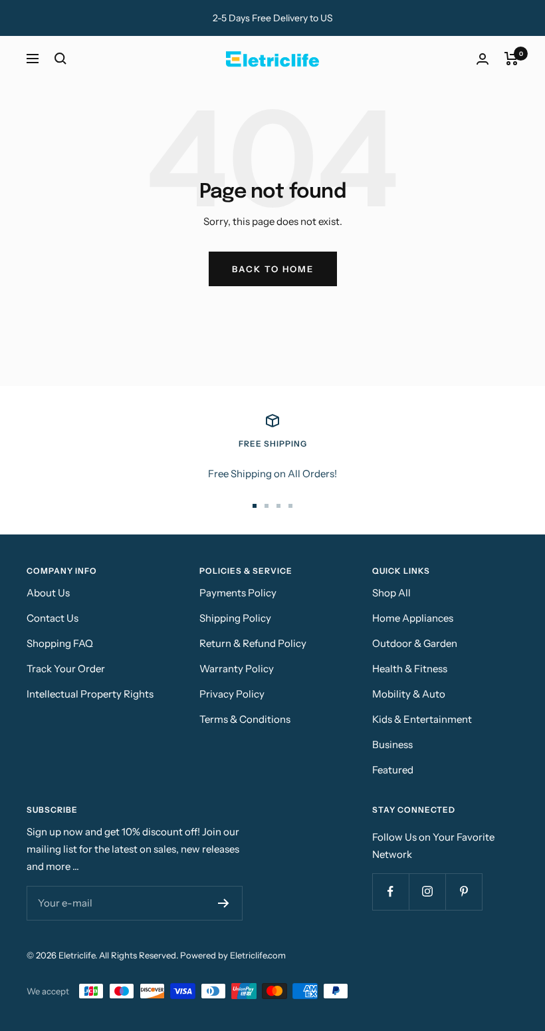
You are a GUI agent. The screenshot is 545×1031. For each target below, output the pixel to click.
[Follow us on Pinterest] (463, 891)
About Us (48, 592)
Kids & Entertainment (422, 719)
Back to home (273, 269)
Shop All (391, 592)
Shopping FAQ (60, 643)
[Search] (60, 59)
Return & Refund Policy (252, 643)
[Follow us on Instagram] (427, 891)
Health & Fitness (409, 668)
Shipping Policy (235, 618)
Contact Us (52, 618)
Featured (392, 769)
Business (392, 744)
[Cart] (511, 58)
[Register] (223, 903)
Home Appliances (412, 618)
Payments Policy (237, 592)
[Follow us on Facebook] (390, 891)
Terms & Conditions (244, 719)
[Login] (483, 59)
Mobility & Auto (408, 694)
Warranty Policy (236, 668)
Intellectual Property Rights (90, 694)
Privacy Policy (232, 694)
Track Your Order (66, 668)
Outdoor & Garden (414, 643)
